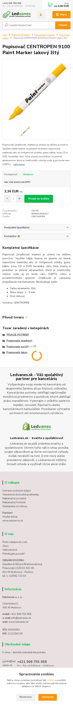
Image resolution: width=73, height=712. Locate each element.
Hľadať (63, 25)
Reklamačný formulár (14, 502)
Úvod (4, 35)
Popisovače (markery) (44, 35)
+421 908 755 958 (11, 3)
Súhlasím (48, 697)
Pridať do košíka (38, 198)
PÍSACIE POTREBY (21, 35)
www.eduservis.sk (12, 520)
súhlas (50, 680)
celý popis (19, 164)
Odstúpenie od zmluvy (14, 506)
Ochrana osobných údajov (16, 490)
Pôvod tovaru (13, 317)
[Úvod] (16, 14)
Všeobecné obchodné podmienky (20, 494)
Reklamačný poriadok (14, 498)
